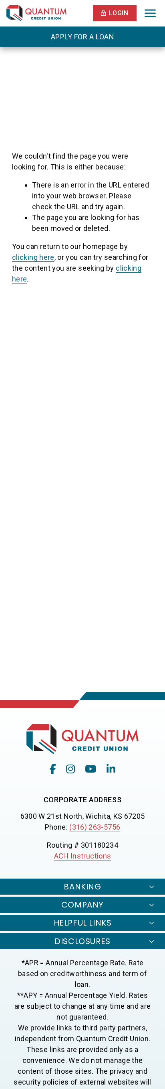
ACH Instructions (82, 856)
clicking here (33, 257)
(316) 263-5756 (94, 827)
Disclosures (82, 941)
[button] (115, 13)
